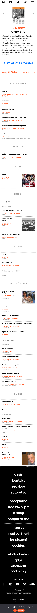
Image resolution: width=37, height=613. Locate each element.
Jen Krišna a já (7, 263)
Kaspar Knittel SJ (8, 109)
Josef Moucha (7, 213)
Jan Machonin (7, 404)
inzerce (18, 528)
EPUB (29, 72)
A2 (3, 2)
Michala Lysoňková (9, 128)
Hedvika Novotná (8, 343)
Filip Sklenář (6, 326)
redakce (18, 487)
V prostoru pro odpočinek (11, 234)
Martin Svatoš (7, 112)
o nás (18, 475)
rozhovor (5, 460)
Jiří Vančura (6, 359)
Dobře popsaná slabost (10, 315)
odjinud (4, 91)
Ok (15, 610)
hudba (4, 258)
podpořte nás (18, 519)
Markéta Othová (7, 202)
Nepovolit (21, 610)
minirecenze (6, 101)
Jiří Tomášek (6, 137)
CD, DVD (4, 254)
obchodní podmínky (18, 568)
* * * (3, 134)
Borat (4, 174)
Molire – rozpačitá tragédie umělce (14, 154)
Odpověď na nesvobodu (6, 453)
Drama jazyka (6, 418)
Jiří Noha (5, 351)
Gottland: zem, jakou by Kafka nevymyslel (16, 323)
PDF (34, 72)
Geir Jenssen (6, 265)
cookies (18, 546)
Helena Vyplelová (21, 94)
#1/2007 (18, 28)
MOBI (25, 72)
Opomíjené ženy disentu (10, 373)
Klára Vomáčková (8, 237)
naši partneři (18, 534)
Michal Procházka (8, 376)
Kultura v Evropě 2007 (9, 381)
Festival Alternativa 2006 (11, 271)
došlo (4, 445)
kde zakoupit (18, 507)
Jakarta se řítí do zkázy (8, 292)
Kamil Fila (5, 177)
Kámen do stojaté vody (10, 356)
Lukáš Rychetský (8, 120)
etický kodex (18, 554)
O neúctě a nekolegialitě (10, 365)
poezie (4, 414)
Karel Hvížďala (7, 368)
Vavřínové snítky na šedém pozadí (14, 126)
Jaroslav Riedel (7, 274)
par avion (5, 307)
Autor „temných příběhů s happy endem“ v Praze (16, 427)
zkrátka (4, 436)
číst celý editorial (18, 63)
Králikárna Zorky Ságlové (7, 219)
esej (3, 422)
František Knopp (8, 94)
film (3, 179)
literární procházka (16, 138)
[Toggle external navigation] (33, 2)
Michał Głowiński (8, 421)
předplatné (18, 501)
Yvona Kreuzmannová (9, 384)
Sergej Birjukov (8, 413)
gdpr (18, 560)
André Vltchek (7, 295)
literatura (5, 96)
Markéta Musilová (8, 431)
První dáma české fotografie (12, 210)
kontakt (18, 481)
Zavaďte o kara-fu (8, 410)
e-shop (18, 513)
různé (3, 406)
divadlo (4, 158)
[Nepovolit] (35, 608)
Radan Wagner (7, 223)
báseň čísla (5, 138)
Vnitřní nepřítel (7, 348)
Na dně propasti (7, 402)
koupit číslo (9, 72)
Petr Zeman (6, 318)
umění (9, 206)
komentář (5, 385)
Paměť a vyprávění (8, 340)
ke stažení (18, 540)
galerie (4, 206)
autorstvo (18, 492)
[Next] (32, 14)
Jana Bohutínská (8, 157)
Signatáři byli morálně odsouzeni (13, 332)
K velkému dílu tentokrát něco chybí (14, 117)
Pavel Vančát (6, 205)
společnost (5, 298)
